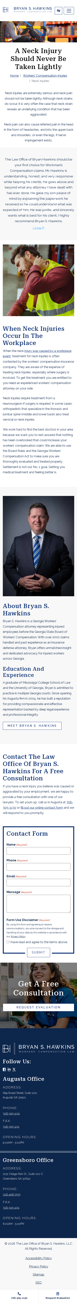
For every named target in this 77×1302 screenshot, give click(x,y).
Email (16, 876)
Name (17, 844)
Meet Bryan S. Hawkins (32, 726)
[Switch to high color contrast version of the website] (58, 10)
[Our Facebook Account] (4, 1069)
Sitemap (38, 1274)
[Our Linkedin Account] (9, 1069)
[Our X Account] (14, 1069)
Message (19, 892)
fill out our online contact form (42, 807)
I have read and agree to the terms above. (39, 942)
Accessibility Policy (38, 1258)
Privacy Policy (18, 936)
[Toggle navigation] (69, 10)
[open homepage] (27, 10)
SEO (39, 1282)
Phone (17, 860)
